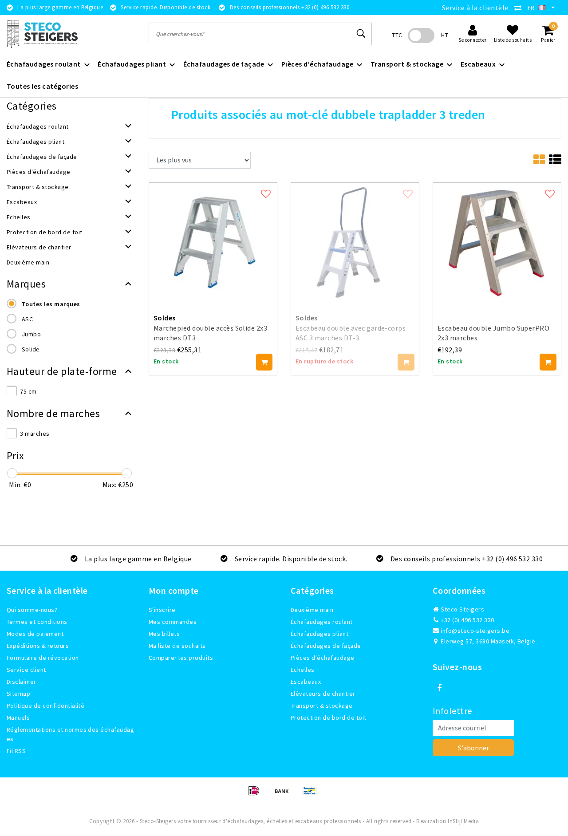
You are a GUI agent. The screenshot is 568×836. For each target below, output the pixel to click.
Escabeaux (306, 682)
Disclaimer (21, 682)
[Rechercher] (361, 34)
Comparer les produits (181, 658)
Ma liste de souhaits (177, 646)
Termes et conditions (37, 622)
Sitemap (18, 694)
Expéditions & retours (38, 646)
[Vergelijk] (520, 7)
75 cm (28, 391)
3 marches (34, 434)
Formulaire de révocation (43, 658)
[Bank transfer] (285, 794)
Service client (26, 670)
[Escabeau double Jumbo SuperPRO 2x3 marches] (497, 241)
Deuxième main (312, 610)
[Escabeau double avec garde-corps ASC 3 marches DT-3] (355, 241)
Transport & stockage (322, 706)
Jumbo (31, 334)
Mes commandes (173, 622)
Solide (31, 349)
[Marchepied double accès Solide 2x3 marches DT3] (213, 241)
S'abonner (473, 747)
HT (444, 35)
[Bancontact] (312, 794)
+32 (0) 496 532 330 (466, 620)
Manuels (18, 718)
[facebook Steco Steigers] (439, 688)
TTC (397, 35)
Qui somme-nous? (32, 610)
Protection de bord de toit (328, 718)
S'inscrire (162, 610)
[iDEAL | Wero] (257, 794)
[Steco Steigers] (42, 34)
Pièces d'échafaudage (323, 658)
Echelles (303, 670)
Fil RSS (16, 751)
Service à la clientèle (475, 7)
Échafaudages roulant (322, 622)
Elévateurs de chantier (323, 694)
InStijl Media (463, 821)
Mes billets (164, 634)
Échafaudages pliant (319, 634)
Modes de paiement (35, 634)
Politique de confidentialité (45, 706)
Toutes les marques (51, 304)
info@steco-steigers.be (475, 631)
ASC (27, 319)
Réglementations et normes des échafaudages (70, 734)
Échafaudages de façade (326, 646)
